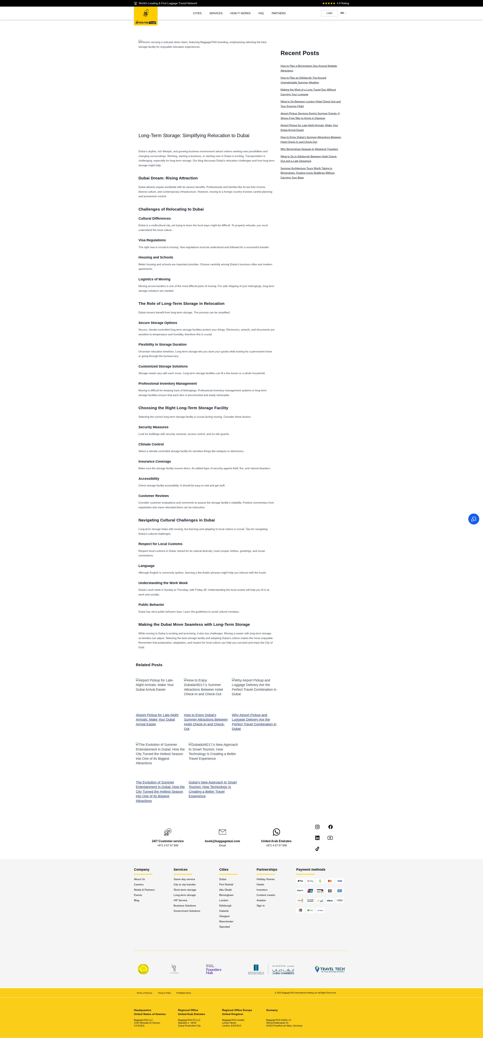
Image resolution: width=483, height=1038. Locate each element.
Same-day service (184, 879)
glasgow (224, 916)
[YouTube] (330, 837)
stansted (224, 926)
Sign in (261, 905)
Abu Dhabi (225, 889)
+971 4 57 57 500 (167, 845)
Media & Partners (144, 889)
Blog (136, 900)
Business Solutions (185, 905)
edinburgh (225, 905)
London (223, 900)
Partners (279, 13)
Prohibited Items (183, 993)
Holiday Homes (266, 879)
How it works (240, 13)
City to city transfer (185, 884)
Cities (197, 13)
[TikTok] (317, 848)
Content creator (266, 895)
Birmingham (226, 895)
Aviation (261, 900)
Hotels (260, 884)
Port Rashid (226, 884)
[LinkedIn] (317, 838)
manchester (226, 921)
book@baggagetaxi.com (222, 841)
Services (215, 13)
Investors (262, 889)
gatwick (224, 910)
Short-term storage (185, 889)
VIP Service (180, 900)
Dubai (222, 879)
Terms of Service (145, 993)
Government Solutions (187, 910)
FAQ (261, 13)
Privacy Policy (164, 993)
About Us (139, 879)
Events (138, 895)
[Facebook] (330, 827)
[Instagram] (317, 827)
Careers (139, 884)
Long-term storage (185, 895)
